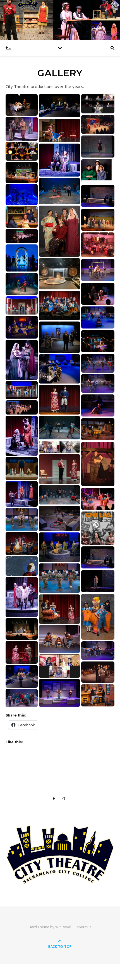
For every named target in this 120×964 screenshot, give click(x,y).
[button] (22, 105)
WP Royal (63, 926)
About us (84, 926)
